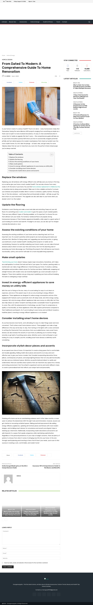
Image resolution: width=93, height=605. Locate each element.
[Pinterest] (49, 594)
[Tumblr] (53, 594)
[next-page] (6, 520)
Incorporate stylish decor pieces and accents (24, 170)
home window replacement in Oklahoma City (46, 187)
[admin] (3, 76)
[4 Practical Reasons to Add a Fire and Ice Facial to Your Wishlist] (68, 116)
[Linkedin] (44, 594)
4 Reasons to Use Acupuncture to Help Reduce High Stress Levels (50, 512)
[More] (49, 455)
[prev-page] (3, 520)
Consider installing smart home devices (23, 168)
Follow (77, 64)
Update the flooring (16, 159)
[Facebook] (81, 1)
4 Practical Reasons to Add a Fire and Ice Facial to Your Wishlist (81, 116)
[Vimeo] (88, 1)
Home (3, 55)
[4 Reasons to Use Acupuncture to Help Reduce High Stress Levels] (50, 505)
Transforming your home (10, 262)
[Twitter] (86, 1)
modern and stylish (25, 212)
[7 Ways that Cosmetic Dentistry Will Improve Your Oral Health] (31, 505)
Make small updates (16, 164)
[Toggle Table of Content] (51, 154)
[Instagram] (84, 1)
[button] (89, 22)
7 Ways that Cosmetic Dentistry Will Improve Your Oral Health (31, 513)
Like (68, 64)
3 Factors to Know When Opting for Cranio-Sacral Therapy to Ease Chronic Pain (81, 126)
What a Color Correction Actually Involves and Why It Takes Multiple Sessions (11, 513)
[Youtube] (90, 1)
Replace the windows (16, 157)
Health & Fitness (31, 509)
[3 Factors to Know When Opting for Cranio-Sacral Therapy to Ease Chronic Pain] (68, 126)
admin (8, 76)
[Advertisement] (46, 38)
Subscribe (87, 64)
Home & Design (11, 55)
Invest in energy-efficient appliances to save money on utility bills (31, 166)
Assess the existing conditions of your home (24, 161)
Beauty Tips (11, 509)
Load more (77, 133)
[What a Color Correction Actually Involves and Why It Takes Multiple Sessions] (11, 505)
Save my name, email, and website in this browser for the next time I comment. (26, 562)
